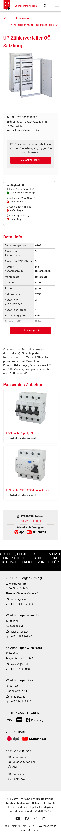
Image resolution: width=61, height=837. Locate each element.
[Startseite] (6, 10)
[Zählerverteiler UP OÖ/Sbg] (30, 76)
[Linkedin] (43, 819)
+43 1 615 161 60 (21, 636)
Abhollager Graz (18, 216)
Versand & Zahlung (24, 762)
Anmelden (32, 160)
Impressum (19, 757)
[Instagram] (35, 819)
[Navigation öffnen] (56, 5)
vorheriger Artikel (23, 24)
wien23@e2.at (19, 631)
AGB (15, 766)
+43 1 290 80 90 (21, 669)
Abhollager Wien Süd (20, 207)
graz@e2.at (18, 696)
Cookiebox (18, 779)
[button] (30, 330)
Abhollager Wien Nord (21, 198)
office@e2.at (19, 599)
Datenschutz (20, 774)
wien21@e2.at (19, 664)
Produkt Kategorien (20, 18)
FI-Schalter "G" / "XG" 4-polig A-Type (28, 490)
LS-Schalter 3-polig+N (19, 433)
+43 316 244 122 (21, 701)
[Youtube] (17, 819)
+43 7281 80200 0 (30, 521)
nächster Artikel (46, 24)
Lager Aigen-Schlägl (20, 189)
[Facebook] (27, 819)
